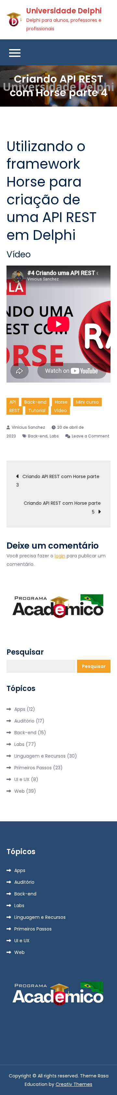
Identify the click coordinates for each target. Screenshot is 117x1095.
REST (14, 410)
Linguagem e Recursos (40, 756)
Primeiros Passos (33, 767)
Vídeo (60, 410)
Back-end (35, 402)
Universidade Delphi (64, 11)
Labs (54, 436)
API (12, 402)
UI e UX (22, 779)
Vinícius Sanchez (28, 427)
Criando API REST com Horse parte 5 (62, 507)
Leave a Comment (87, 436)
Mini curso (87, 402)
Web (19, 791)
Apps (19, 709)
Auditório (24, 721)
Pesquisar (25, 652)
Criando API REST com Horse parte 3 (57, 480)
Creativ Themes (74, 1084)
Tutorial (37, 410)
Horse (61, 402)
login (60, 556)
